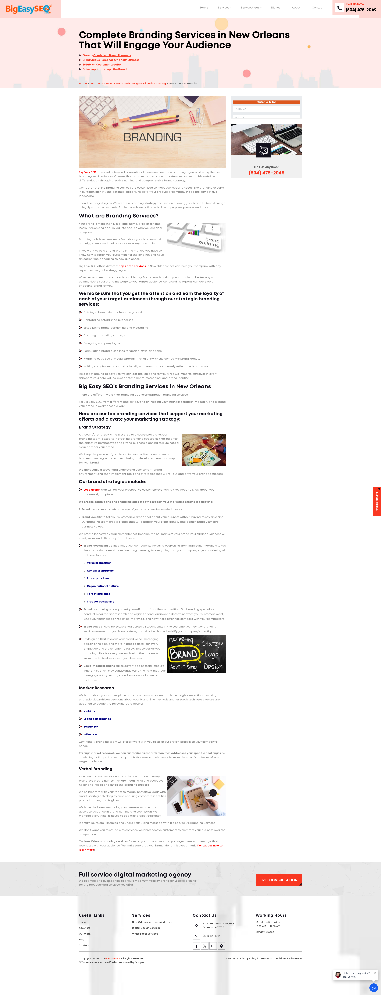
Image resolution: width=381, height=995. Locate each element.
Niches (275, 7)
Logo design (92, 489)
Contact (318, 7)
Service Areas (250, 7)
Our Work (84, 933)
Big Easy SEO (87, 172)
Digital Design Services (146, 928)
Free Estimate (377, 501)
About (296, 7)
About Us (84, 928)
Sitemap (231, 958)
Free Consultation (279, 880)
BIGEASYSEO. (112, 958)
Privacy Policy (247, 958)
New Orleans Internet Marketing (152, 922)
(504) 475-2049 (361, 10)
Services (223, 7)
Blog (81, 939)
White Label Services (145, 933)
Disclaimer (295, 958)
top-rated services (132, 266)
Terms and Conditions (272, 958)
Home (204, 7)
